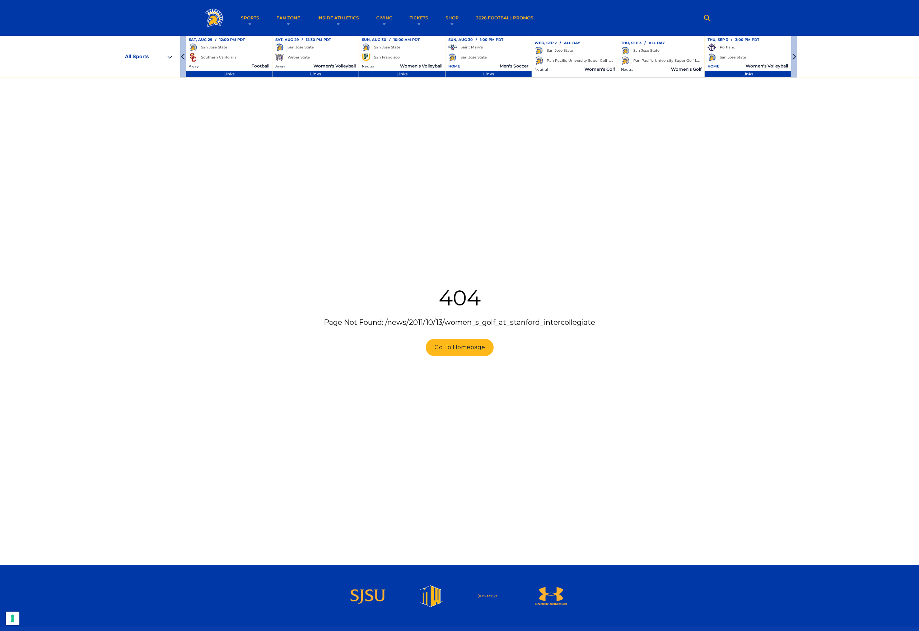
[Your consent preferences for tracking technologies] (12, 618)
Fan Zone (288, 17)
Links (229, 73)
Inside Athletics (338, 17)
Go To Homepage (459, 347)
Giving (384, 17)
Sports (250, 17)
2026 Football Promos (504, 17)
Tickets (419, 17)
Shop (452, 17)
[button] (183, 57)
